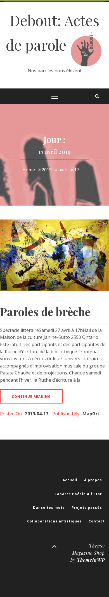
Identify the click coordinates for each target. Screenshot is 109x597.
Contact (97, 521)
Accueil (70, 480)
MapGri (90, 414)
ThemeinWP (91, 560)
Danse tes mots (49, 507)
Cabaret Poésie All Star (78, 494)
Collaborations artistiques (54, 521)
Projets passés (87, 507)
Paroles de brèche (45, 311)
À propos (93, 480)
